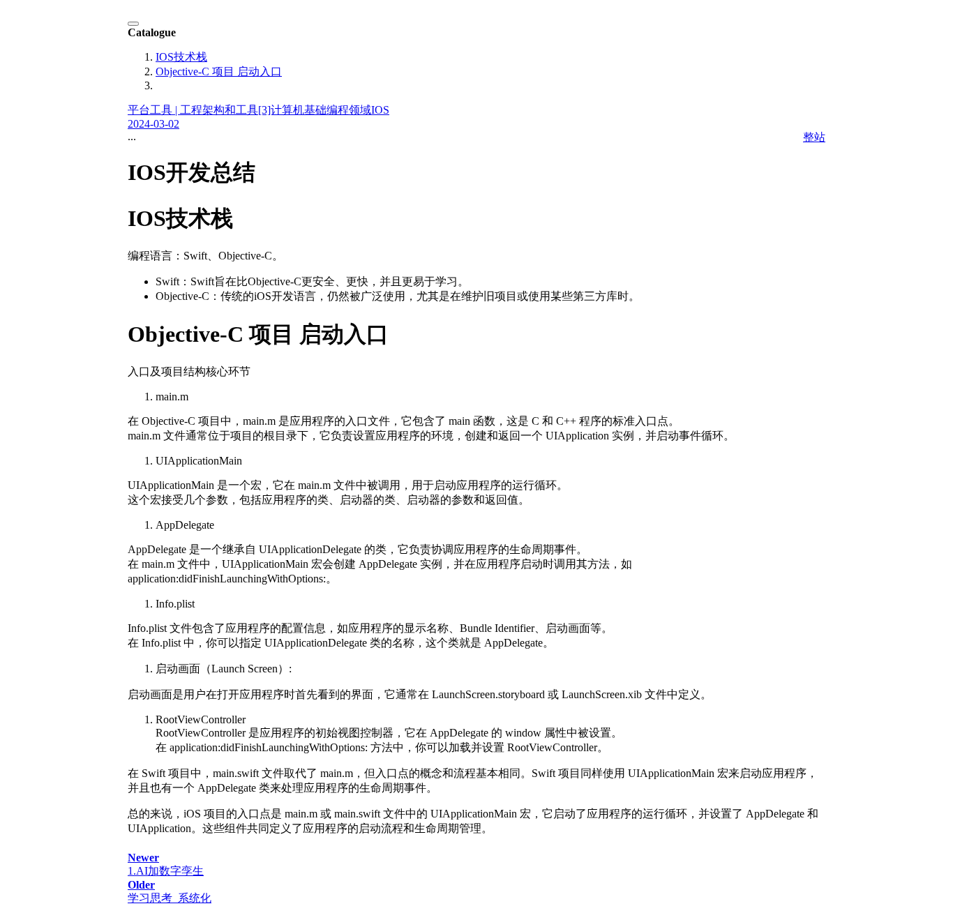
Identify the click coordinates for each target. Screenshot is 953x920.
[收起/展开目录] (133, 24)
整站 (814, 137)
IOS (380, 110)
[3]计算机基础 (292, 110)
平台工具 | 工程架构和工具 (193, 110)
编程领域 (349, 110)
